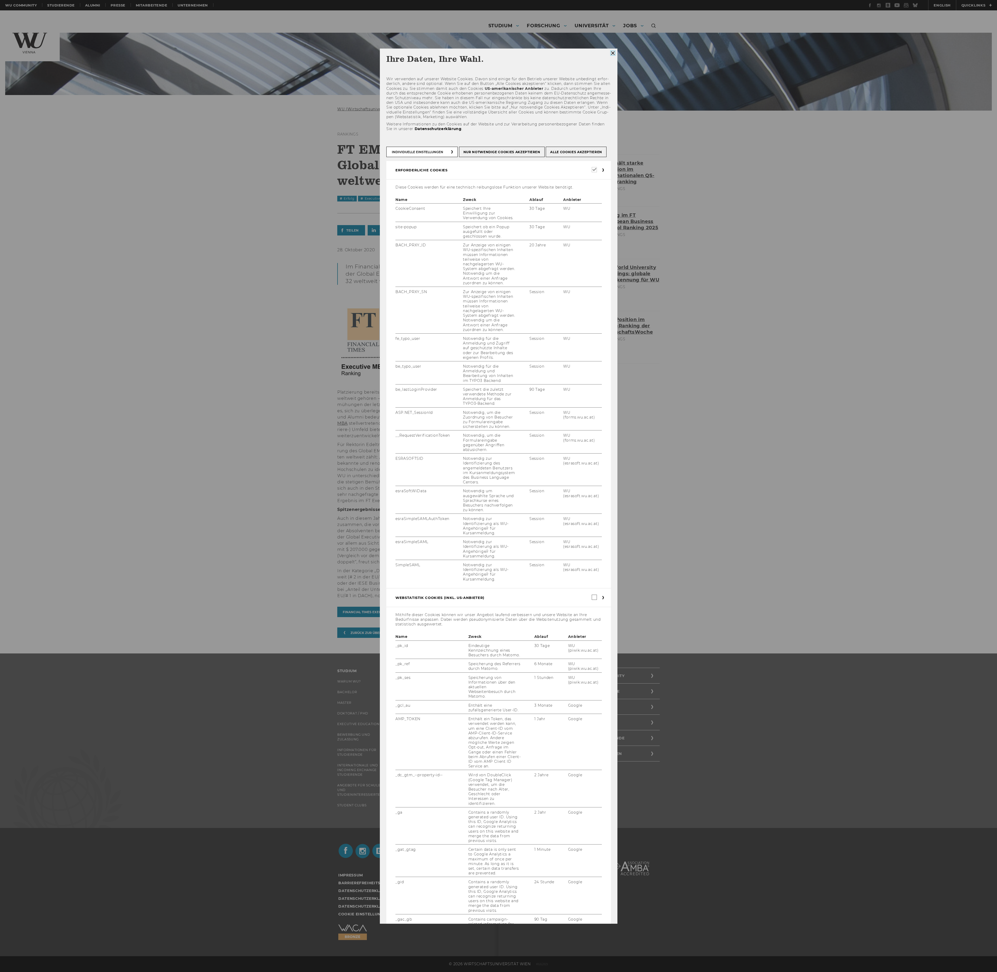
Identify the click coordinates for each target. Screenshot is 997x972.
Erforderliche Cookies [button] (421, 170)
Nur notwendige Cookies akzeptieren (501, 152)
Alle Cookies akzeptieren (576, 152)
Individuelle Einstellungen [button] (417, 152)
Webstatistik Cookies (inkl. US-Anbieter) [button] (439, 598)
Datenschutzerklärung (437, 128)
